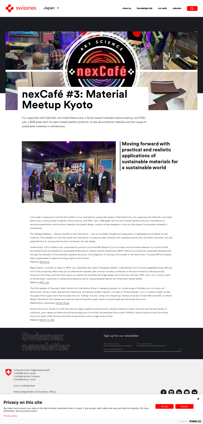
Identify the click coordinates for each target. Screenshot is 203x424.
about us (126, 8)
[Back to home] (21, 8)
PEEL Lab (44, 283)
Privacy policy (10, 416)
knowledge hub (144, 8)
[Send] (180, 350)
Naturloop (44, 262)
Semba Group (62, 303)
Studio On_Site (46, 320)
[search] (192, 8)
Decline (184, 406)
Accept (164, 406)
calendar (177, 8)
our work (162, 8)
